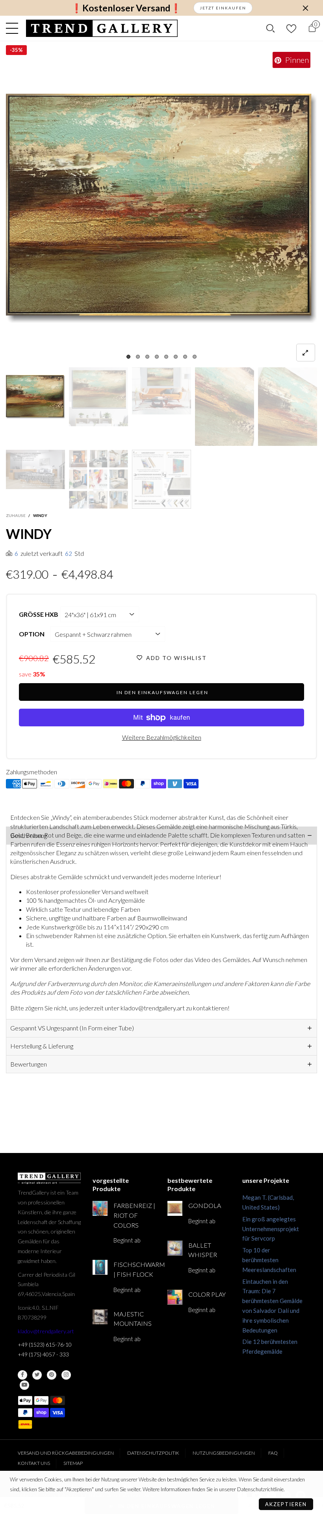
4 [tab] (157, 357)
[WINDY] (161, 208)
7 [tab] (185, 357)
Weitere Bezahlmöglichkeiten (161, 737)
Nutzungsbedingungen (224, 1453)
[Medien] (305, 352)
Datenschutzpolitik (153, 1453)
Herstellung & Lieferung (41, 1046)
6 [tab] (176, 357)
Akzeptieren (286, 1504)
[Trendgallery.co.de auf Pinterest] (51, 1375)
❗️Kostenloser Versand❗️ (126, 8)
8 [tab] (195, 357)
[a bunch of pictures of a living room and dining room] (98, 479)
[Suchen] (270, 28)
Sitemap (73, 1463)
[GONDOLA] (174, 1208)
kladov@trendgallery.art (46, 1331)
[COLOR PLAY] (174, 1297)
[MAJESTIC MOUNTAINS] (100, 1316)
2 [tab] (138, 357)
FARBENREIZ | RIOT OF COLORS (134, 1215)
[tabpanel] (161, 208)
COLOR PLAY (207, 1294)
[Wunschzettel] (291, 28)
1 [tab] (128, 357)
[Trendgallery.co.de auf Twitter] (37, 1375)
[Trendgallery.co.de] (102, 28)
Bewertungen (28, 1064)
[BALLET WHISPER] (174, 1248)
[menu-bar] (14, 28)
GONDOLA (204, 1205)
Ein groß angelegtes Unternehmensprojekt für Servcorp (270, 1228)
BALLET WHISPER (202, 1250)
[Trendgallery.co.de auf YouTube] (24, 1385)
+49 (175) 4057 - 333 (43, 1354)
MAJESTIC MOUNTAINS (132, 1318)
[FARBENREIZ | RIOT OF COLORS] (100, 1208)
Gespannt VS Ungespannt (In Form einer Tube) (72, 1028)
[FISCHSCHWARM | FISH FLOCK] (100, 1267)
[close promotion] (305, 8)
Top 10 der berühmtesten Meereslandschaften (269, 1259)
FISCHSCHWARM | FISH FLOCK (134, 1269)
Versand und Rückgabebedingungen (66, 1453)
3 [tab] (147, 357)
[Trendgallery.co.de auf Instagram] (66, 1375)
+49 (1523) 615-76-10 (45, 1344)
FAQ (273, 1453)
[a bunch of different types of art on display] (161, 479)
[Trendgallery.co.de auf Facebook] (22, 1375)
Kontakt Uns (34, 1463)
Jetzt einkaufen (223, 7)
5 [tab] (166, 357)
